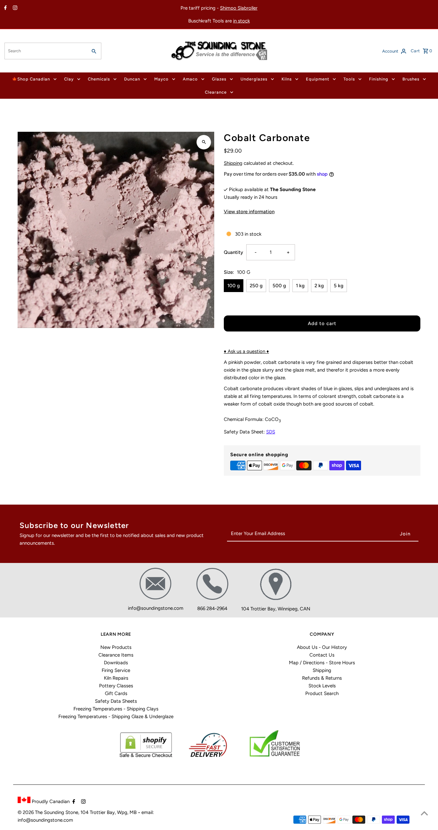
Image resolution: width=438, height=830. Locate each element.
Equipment (317, 79)
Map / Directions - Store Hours (322, 663)
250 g (256, 286)
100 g (233, 286)
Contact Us (321, 655)
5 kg (338, 286)
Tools (349, 79)
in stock (241, 21)
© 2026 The (31, 812)
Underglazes (253, 79)
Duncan (132, 79)
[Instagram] (14, 8)
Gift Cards (116, 693)
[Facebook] (5, 8)
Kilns (287, 79)
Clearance (216, 92)
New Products (115, 647)
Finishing (378, 79)
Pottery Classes (116, 686)
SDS (270, 432)
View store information (249, 211)
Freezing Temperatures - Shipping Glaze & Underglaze (115, 716)
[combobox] (45, 51)
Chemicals (99, 79)
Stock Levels (322, 686)
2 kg (319, 286)
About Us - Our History (322, 647)
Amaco (190, 79)
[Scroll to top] (424, 813)
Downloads (116, 663)
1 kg (300, 286)
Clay (69, 79)
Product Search (322, 693)
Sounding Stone (61, 812)
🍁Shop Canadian (31, 79)
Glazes (219, 79)
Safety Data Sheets (116, 701)
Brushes (410, 79)
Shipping (233, 163)
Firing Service (116, 670)
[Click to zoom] (204, 142)
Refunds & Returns (322, 678)
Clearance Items (115, 655)
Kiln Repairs (116, 678)
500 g (279, 286)
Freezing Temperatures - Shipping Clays (115, 709)
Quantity (233, 252)
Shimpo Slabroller (238, 8)
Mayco (161, 79)
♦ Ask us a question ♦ (246, 351)
